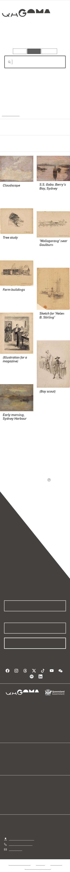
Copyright (56, 860)
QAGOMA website (14, 762)
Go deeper (55, 38)
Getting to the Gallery (21, 835)
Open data (10, 758)
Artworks (13, 38)
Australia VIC (10, 114)
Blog (39, 758)
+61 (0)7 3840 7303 (20, 840)
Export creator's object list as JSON (25, 480)
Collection (26, 25)
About (39, 762)
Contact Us (15, 845)
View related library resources (22, 461)
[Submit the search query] (6, 62)
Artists (34, 38)
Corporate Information (38, 864)
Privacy (40, 860)
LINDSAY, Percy (12, 190)
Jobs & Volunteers (19, 860)
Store (7, 766)
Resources (49, 51)
